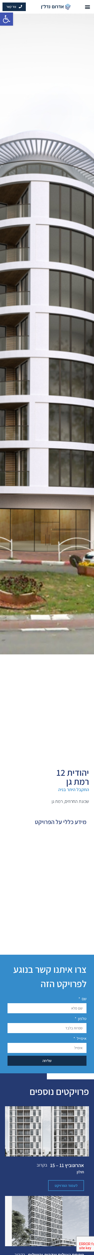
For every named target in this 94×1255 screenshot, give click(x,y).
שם (83, 998)
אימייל (81, 1038)
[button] (6, 19)
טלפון (81, 1018)
